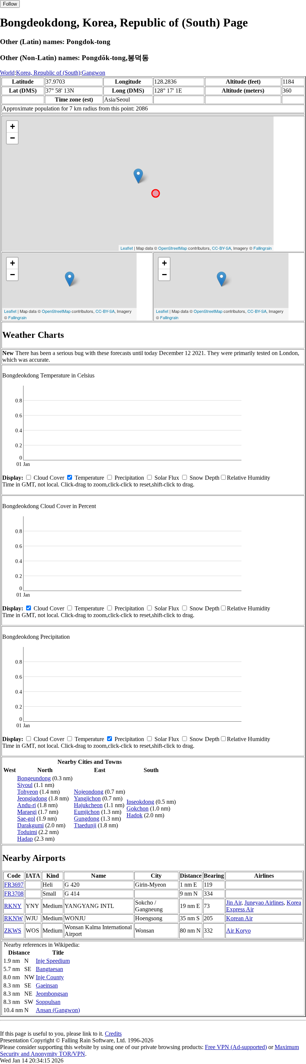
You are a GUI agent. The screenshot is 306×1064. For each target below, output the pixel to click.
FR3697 (14, 884)
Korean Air (239, 918)
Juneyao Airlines (264, 902)
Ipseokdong (140, 802)
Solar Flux (166, 478)
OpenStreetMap (172, 248)
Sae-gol (26, 818)
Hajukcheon (88, 805)
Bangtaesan (49, 969)
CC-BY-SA (221, 248)
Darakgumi (30, 825)
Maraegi (27, 812)
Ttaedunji (85, 825)
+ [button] (12, 126)
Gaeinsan (47, 985)
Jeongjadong (32, 798)
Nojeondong (88, 791)
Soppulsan (48, 1002)
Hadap (25, 839)
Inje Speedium (53, 961)
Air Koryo (238, 930)
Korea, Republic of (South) (48, 72)
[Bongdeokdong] (138, 176)
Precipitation (129, 478)
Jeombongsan (52, 993)
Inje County (50, 977)
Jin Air (233, 902)
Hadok (135, 815)
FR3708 (14, 893)
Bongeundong (34, 778)
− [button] (12, 138)
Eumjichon (87, 812)
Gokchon (138, 808)
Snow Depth (204, 478)
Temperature (89, 478)
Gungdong (86, 818)
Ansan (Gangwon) (58, 1010)
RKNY (13, 906)
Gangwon (93, 72)
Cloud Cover (49, 478)
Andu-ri (26, 805)
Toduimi (27, 832)
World (7, 72)
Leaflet (127, 248)
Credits (113, 1033)
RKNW (13, 918)
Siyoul (24, 785)
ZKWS (12, 930)
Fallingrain (262, 248)
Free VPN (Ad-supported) (236, 1047)
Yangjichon (87, 798)
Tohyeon (27, 791)
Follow (10, 4)
